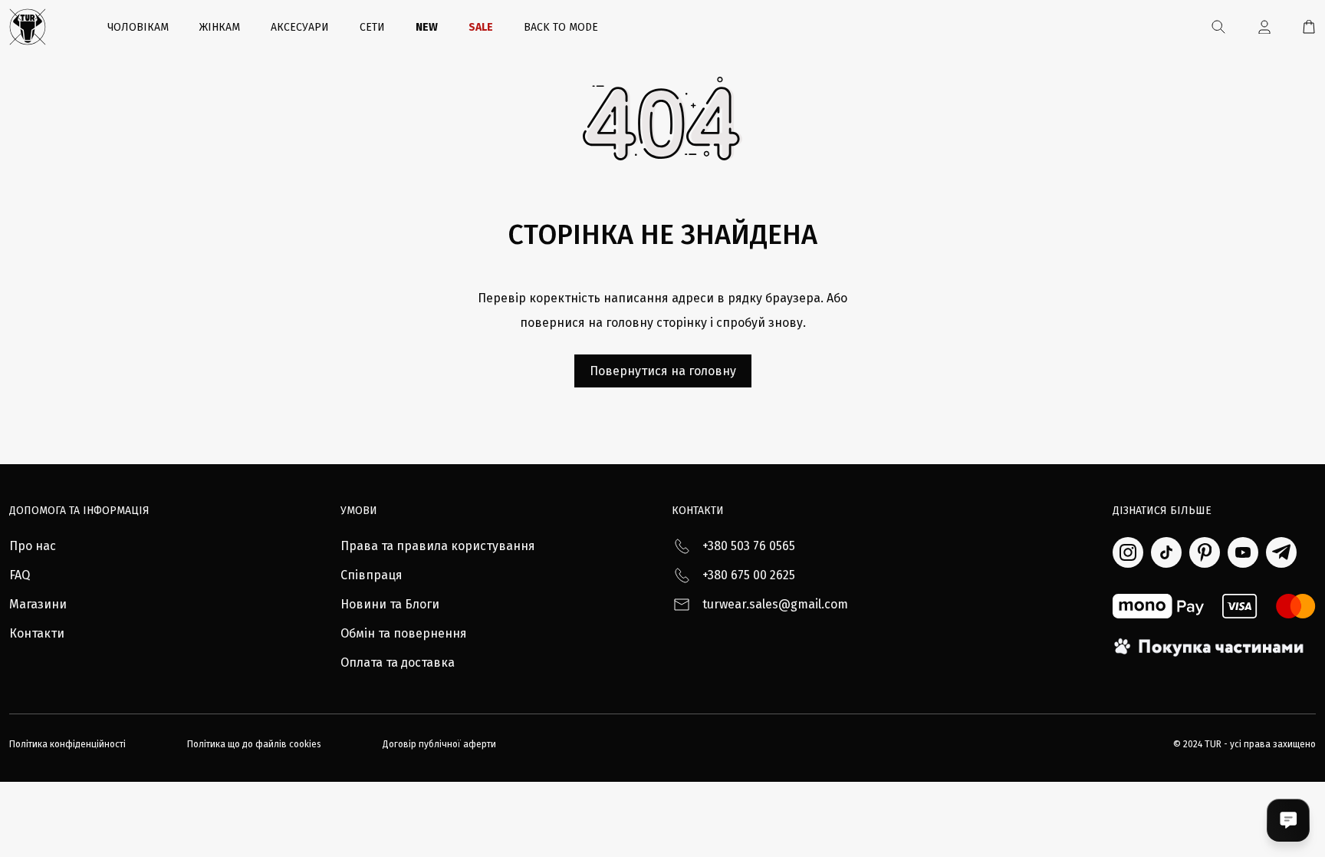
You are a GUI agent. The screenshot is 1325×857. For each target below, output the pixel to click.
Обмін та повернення (403, 633)
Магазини (38, 604)
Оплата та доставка (397, 662)
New (427, 27)
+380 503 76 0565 (748, 546)
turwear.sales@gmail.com (775, 604)
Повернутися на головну (663, 371)
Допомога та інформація (79, 510)
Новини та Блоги (389, 604)
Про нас (32, 546)
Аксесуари (300, 27)
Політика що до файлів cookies (254, 744)
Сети (372, 27)
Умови (358, 510)
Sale (481, 27)
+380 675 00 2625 (748, 575)
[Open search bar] (1218, 27)
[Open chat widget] (1288, 820)
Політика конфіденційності (67, 744)
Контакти (36, 633)
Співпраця (371, 575)
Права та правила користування (437, 546)
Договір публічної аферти (439, 744)
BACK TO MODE (561, 27)
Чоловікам (138, 27)
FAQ (19, 575)
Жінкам (219, 27)
